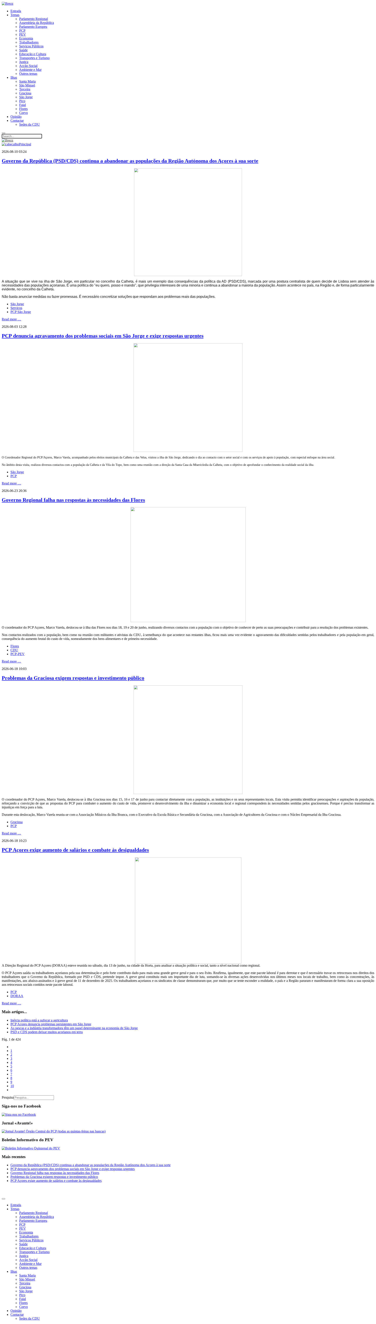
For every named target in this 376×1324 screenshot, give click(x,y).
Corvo (23, 113)
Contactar (17, 120)
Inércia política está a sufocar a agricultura (39, 1020)
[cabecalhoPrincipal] (16, 144)
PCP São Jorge (20, 312)
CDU (14, 650)
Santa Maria (27, 81)
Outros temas (28, 73)
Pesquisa (8, 1097)
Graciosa (25, 93)
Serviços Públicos (31, 46)
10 (12, 1086)
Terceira (24, 89)
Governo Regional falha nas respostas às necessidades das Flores (73, 500)
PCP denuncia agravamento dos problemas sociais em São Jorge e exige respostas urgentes (102, 336)
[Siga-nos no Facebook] (19, 1114)
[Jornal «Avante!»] (54, 1131)
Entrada (15, 11)
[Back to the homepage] (7, 3)
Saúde (23, 50)
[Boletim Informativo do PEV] (31, 1148)
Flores (23, 109)
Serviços (16, 308)
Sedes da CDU (29, 124)
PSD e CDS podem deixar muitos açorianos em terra (46, 1032)
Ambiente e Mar (30, 70)
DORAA (16, 996)
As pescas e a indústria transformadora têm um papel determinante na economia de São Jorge (74, 1028)
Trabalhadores (29, 42)
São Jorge (26, 97)
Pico (22, 101)
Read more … (11, 319)
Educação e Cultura (32, 54)
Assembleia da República (36, 23)
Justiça (23, 62)
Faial (22, 105)
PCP (22, 30)
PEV (22, 34)
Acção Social (28, 66)
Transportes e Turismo (34, 58)
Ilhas (13, 77)
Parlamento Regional (33, 19)
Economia (26, 38)
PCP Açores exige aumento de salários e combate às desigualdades (75, 850)
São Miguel (27, 85)
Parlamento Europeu (33, 26)
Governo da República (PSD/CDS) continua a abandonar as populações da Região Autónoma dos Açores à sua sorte (130, 161)
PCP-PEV (17, 654)
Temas (14, 15)
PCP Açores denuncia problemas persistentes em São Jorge (50, 1024)
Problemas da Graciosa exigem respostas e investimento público (73, 678)
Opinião (16, 116)
